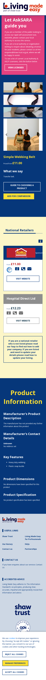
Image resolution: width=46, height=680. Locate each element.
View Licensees (16, 67)
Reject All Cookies (14, 654)
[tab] (19, 228)
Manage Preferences (15, 663)
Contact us (7, 549)
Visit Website (23, 278)
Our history (7, 544)
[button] (6, 135)
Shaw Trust (7, 536)
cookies (12, 638)
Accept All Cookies (14, 672)
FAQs (27, 544)
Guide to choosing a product (22, 187)
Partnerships (31, 549)
